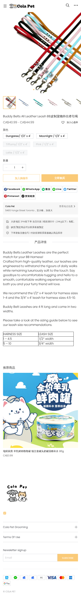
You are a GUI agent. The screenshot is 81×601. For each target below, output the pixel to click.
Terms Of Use (11, 537)
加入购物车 (21, 178)
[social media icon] (4, 513)
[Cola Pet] (21, 6)
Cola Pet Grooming (15, 527)
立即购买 (59, 178)
